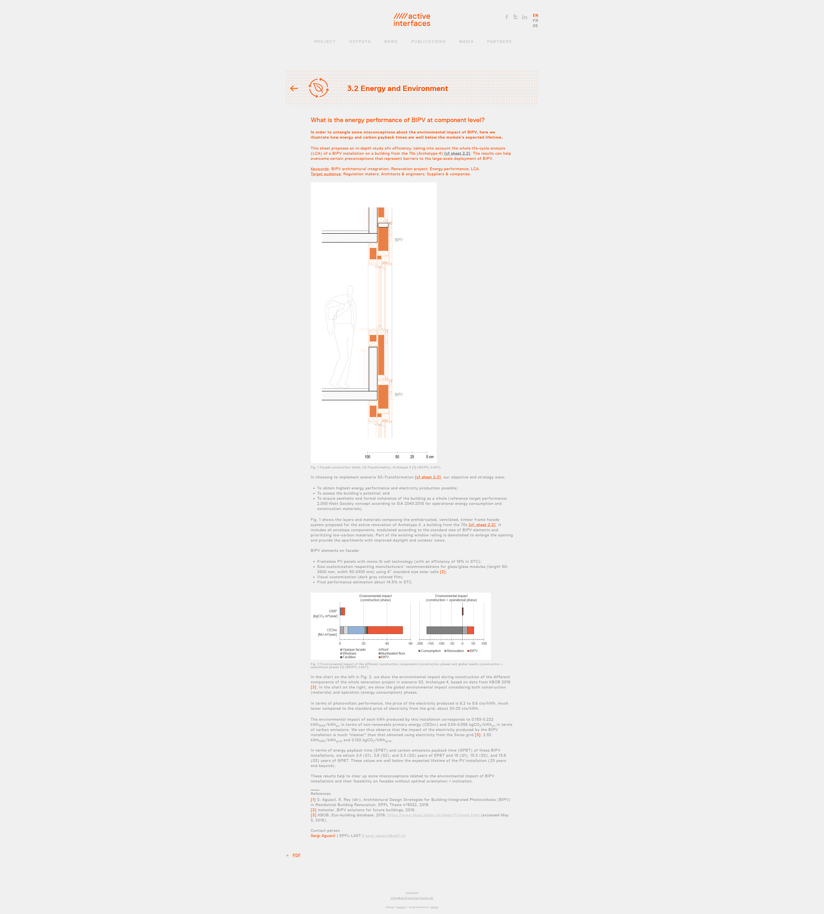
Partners (499, 41)
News (391, 41)
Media (466, 41)
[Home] (412, 19)
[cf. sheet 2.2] (482, 524)
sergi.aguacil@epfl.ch (385, 835)
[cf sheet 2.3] (428, 477)
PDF (297, 855)
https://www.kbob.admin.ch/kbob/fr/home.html (433, 815)
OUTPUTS (360, 41)
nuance (401, 907)
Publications (428, 41)
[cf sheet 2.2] (457, 153)
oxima (434, 907)
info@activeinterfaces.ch (412, 898)
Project (325, 41)
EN (536, 15)
